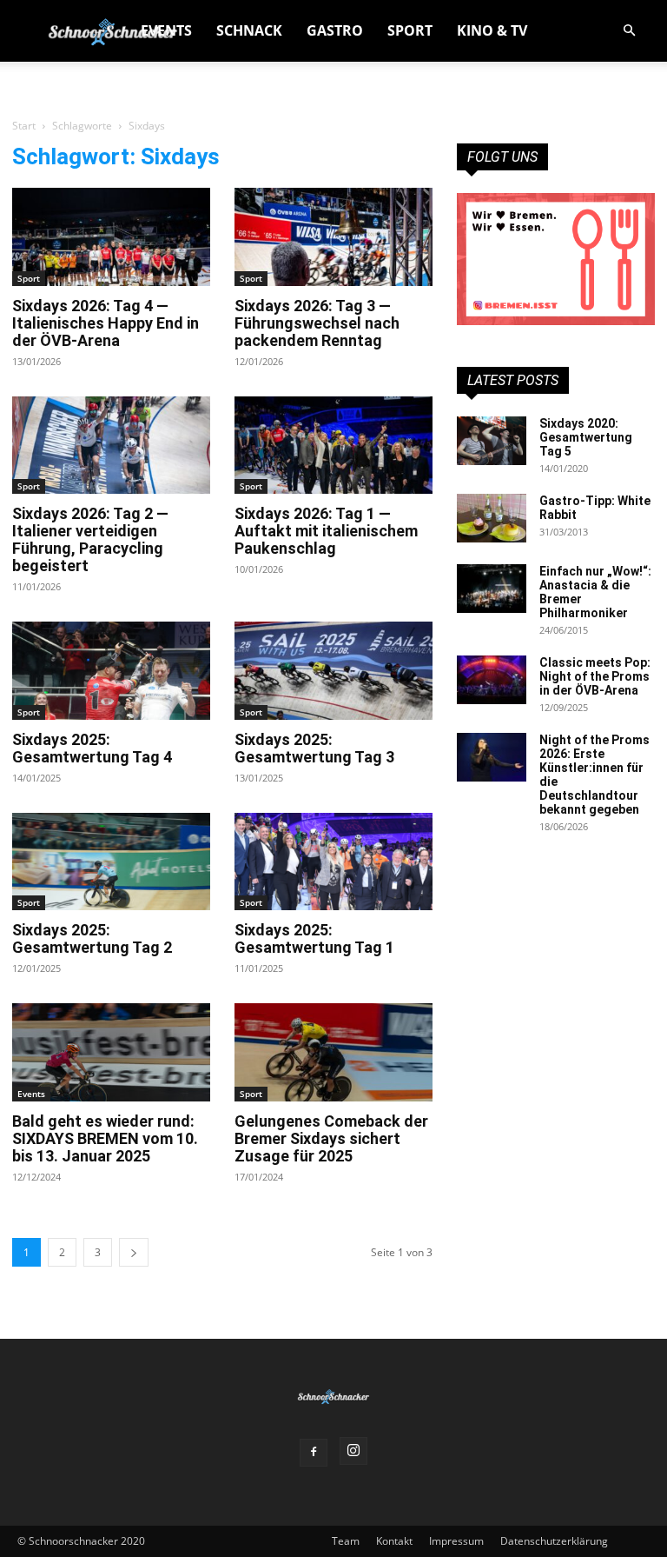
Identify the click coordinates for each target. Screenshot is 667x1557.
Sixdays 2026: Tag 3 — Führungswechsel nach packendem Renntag (317, 322)
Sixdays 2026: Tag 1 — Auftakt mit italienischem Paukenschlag (326, 530)
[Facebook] (313, 1453)
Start (24, 125)
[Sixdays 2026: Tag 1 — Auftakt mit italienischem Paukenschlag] (333, 445)
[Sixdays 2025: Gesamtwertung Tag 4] (111, 671)
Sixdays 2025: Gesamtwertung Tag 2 (92, 938)
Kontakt (394, 1541)
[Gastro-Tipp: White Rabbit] (491, 518)
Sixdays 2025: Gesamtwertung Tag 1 (314, 938)
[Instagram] (353, 1451)
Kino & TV (492, 30)
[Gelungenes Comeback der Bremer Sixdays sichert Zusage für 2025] (333, 1052)
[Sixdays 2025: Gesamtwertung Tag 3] (333, 671)
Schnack (249, 30)
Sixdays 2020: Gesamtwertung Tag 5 (585, 437)
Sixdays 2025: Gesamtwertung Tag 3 (314, 748)
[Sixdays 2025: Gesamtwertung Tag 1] (333, 862)
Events (166, 30)
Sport (410, 30)
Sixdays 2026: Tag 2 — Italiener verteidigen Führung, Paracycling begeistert (90, 539)
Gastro (335, 30)
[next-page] (134, 1252)
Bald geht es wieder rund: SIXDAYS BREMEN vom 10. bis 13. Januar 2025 (105, 1138)
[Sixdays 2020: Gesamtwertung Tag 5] (491, 440)
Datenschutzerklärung (554, 1541)
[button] (629, 31)
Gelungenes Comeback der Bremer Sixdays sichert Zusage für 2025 (331, 1138)
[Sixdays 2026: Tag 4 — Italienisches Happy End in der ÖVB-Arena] (111, 237)
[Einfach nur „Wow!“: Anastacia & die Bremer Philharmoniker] (491, 588)
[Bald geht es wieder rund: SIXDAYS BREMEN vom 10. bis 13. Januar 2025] (111, 1052)
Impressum (456, 1541)
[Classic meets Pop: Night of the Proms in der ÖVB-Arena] (491, 679)
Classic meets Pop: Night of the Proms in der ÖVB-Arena (594, 676)
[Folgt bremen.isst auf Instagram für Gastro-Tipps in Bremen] (556, 259)
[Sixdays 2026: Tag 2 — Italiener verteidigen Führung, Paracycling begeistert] (111, 445)
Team (346, 1541)
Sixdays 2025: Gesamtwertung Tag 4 (92, 748)
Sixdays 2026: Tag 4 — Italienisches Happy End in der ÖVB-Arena (105, 322)
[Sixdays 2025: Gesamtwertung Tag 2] (111, 862)
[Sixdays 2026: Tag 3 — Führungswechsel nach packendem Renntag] (333, 237)
